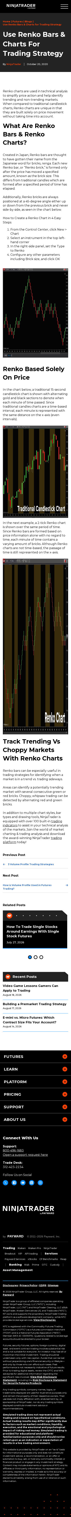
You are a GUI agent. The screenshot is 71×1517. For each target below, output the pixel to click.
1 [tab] (30, 957)
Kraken (22, 1248)
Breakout (10, 1253)
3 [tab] (41, 957)
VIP (20, 1253)
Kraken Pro (34, 1248)
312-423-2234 (13, 1167)
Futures (17, 21)
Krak (26, 1264)
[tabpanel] (35, 929)
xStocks (32, 1259)
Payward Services (15, 1259)
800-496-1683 (13, 1150)
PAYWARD (15, 1236)
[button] (64, 6)
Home (6, 21)
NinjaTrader (50, 1248)
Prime (35, 1264)
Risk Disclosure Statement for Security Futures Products (35, 1382)
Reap (63, 1259)
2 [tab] (35, 957)
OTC (44, 1264)
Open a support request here (25, 1155)
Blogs (28, 21)
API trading (31, 1253)
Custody (55, 1264)
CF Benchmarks (48, 1259)
